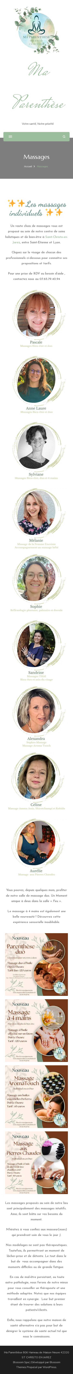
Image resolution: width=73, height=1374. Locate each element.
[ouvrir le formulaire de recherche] (64, 136)
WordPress (49, 1367)
